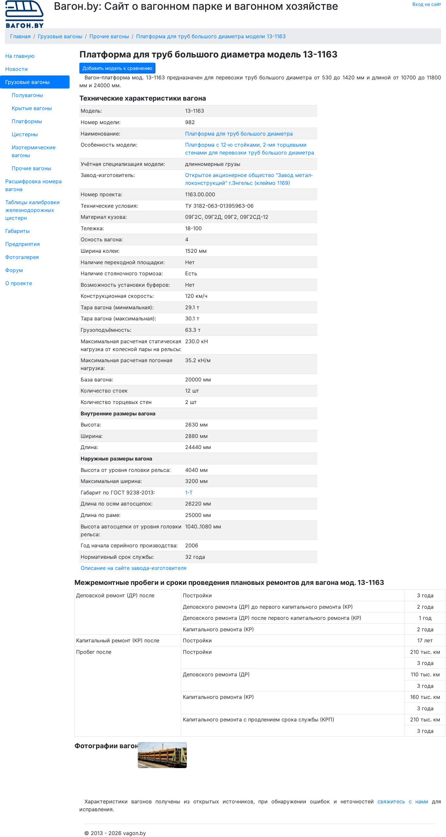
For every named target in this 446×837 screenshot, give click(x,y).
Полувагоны (27, 95)
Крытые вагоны (32, 108)
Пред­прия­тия (22, 244)
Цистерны (25, 134)
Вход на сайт (426, 4)
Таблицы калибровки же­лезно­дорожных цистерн (32, 210)
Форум (14, 270)
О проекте (18, 283)
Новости (16, 69)
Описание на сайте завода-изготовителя (133, 568)
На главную (20, 56)
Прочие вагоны (31, 168)
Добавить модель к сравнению (117, 68)
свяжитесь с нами (402, 801)
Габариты (17, 231)
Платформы (27, 121)
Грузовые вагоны (27, 82)
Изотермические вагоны (34, 151)
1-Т (189, 492)
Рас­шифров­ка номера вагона (33, 185)
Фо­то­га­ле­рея (22, 257)
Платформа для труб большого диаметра (239, 133)
